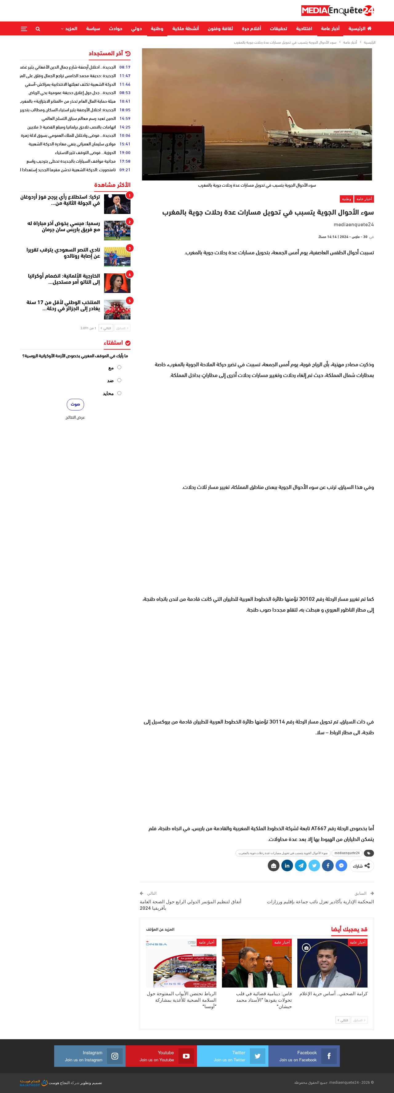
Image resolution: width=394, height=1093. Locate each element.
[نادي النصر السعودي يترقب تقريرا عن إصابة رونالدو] (117, 257)
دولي (136, 28)
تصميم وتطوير (91, 1083)
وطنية (157, 28)
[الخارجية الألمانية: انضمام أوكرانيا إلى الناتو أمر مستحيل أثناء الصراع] (117, 283)
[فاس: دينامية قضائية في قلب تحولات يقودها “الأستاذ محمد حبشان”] (257, 963)
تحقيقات (278, 28)
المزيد (71, 28)
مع (111, 367)
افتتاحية (304, 28)
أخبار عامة (330, 28)
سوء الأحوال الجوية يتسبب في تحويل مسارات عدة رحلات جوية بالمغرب (283, 853)
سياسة (93, 28)
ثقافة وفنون (220, 28)
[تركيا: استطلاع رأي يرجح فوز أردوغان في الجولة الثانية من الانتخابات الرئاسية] (117, 204)
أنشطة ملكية (185, 28)
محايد (108, 393)
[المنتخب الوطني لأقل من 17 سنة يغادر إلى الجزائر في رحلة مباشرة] (117, 309)
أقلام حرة (251, 28)
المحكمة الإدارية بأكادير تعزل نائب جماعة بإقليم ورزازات (320, 902)
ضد (110, 380)
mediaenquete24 (347, 853)
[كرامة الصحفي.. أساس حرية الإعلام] (332, 963)
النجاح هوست (59, 1083)
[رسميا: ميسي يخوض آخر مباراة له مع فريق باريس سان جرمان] (117, 230)
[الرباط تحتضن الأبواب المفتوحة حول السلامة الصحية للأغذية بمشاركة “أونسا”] (181, 963)
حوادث (115, 28)
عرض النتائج (75, 417)
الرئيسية (356, 28)
